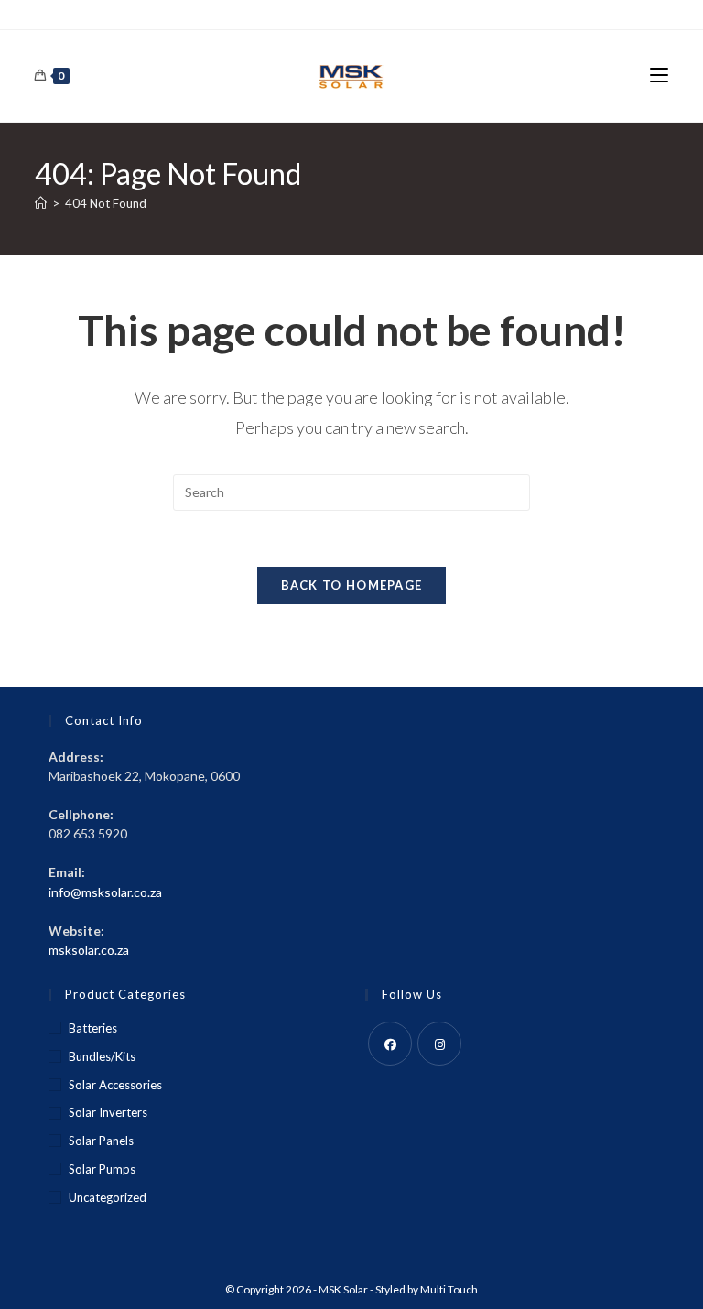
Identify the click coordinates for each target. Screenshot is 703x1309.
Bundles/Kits (102, 1056)
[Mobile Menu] (659, 75)
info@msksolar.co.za (105, 892)
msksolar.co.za (89, 949)
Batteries (93, 1028)
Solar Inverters (108, 1112)
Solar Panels (101, 1140)
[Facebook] (390, 1044)
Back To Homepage (352, 585)
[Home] (41, 203)
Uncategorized (107, 1197)
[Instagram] (439, 1044)
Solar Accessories (115, 1084)
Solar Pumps (102, 1169)
